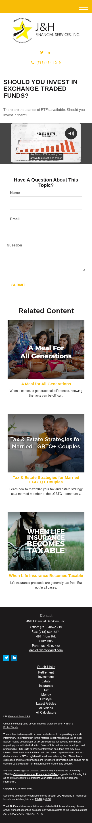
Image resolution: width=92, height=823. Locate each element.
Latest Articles (46, 703)
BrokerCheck (10, 727)
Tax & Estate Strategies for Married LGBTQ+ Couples (46, 479)
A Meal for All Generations (46, 384)
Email (14, 218)
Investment (46, 676)
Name (15, 192)
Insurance (46, 685)
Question (14, 245)
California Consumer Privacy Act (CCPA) (35, 774)
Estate (46, 681)
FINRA (38, 799)
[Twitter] (42, 52)
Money (46, 694)
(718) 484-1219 (48, 62)
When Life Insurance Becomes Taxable (46, 575)
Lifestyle (46, 699)
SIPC (48, 799)
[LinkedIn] (48, 52)
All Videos (46, 708)
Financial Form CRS (19, 716)
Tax (46, 690)
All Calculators (46, 712)
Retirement (46, 672)
